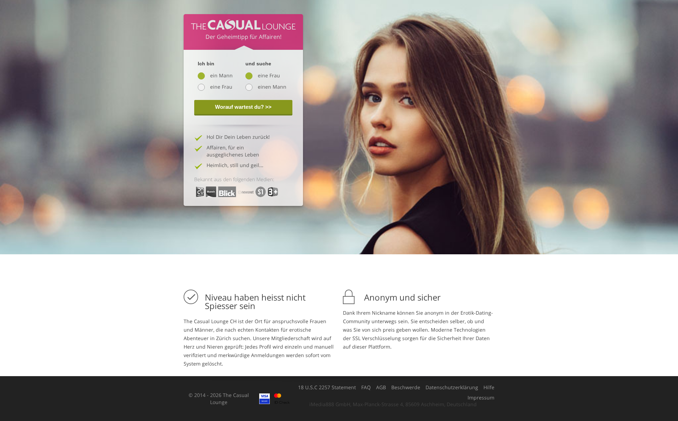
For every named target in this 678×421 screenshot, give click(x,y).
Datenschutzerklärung (452, 387)
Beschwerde (405, 387)
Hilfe (488, 387)
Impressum (481, 397)
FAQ (366, 387)
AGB (381, 387)
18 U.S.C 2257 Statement (327, 387)
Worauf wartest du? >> (243, 107)
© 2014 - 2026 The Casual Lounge (219, 398)
